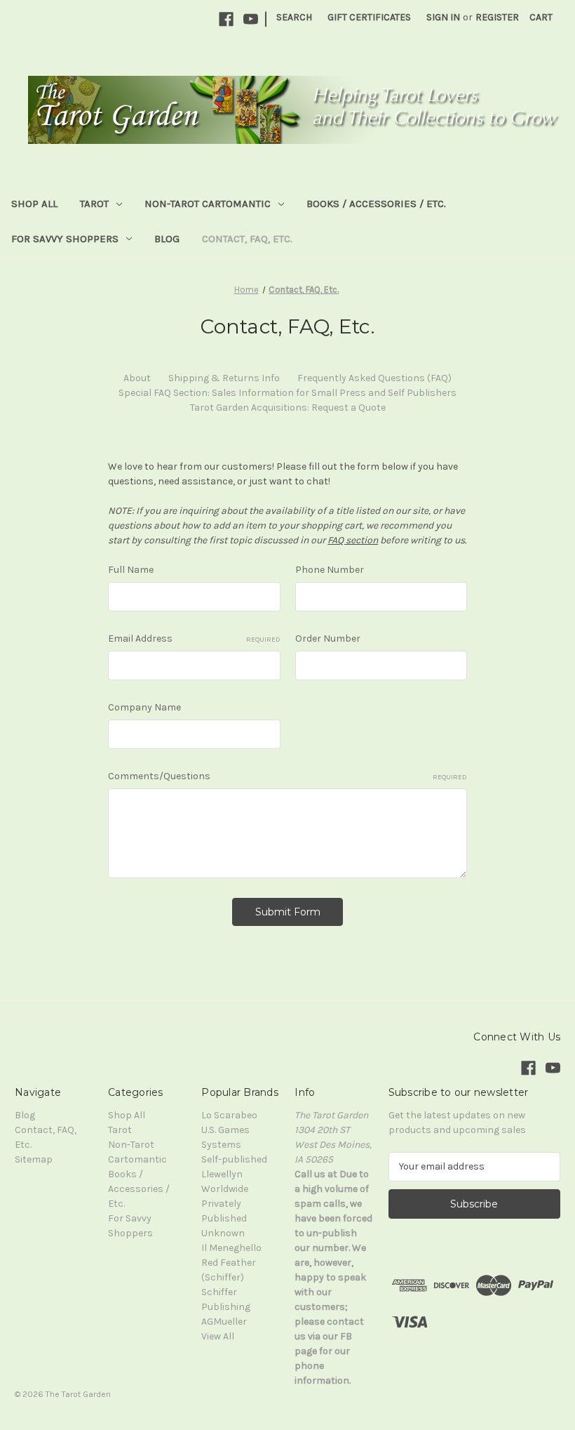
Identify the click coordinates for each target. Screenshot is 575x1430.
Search (294, 17)
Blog (167, 238)
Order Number (327, 638)
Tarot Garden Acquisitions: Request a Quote (288, 407)
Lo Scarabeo (229, 1115)
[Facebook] (226, 19)
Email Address (194, 638)
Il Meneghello (231, 1248)
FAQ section (352, 540)
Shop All (34, 203)
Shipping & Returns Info (224, 378)
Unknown (223, 1233)
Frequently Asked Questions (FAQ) (374, 378)
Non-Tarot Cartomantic (207, 203)
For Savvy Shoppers (65, 238)
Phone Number (329, 570)
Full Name (131, 570)
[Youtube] (250, 19)
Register (497, 17)
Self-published (234, 1159)
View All (217, 1336)
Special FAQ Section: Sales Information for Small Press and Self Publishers (287, 393)
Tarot (94, 203)
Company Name (144, 707)
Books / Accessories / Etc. (376, 203)
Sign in (443, 17)
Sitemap (34, 1159)
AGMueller (224, 1322)
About (137, 378)
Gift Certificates (369, 17)
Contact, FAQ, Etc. (247, 238)
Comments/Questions (287, 776)
